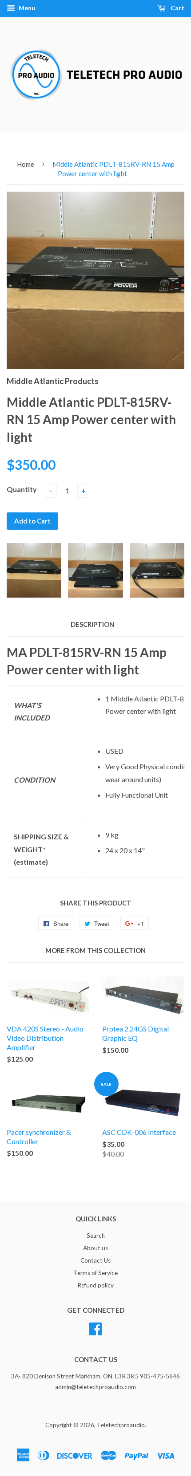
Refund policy (95, 1285)
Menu (26, 8)
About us (95, 1248)
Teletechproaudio (121, 1425)
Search (96, 1235)
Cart (176, 8)
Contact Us (95, 1260)
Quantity (22, 489)
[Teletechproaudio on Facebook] (95, 1327)
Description (92, 624)
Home (25, 164)
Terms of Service (95, 1272)
